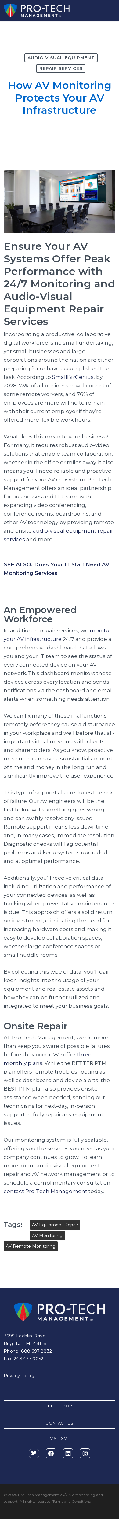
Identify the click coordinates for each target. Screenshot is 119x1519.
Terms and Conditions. (72, 1501)
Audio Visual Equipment (61, 58)
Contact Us (59, 1423)
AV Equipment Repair (55, 1225)
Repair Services (60, 68)
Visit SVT (59, 1438)
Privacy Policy (19, 1375)
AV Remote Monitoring (31, 1246)
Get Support (59, 1405)
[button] (112, 11)
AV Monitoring (47, 1235)
